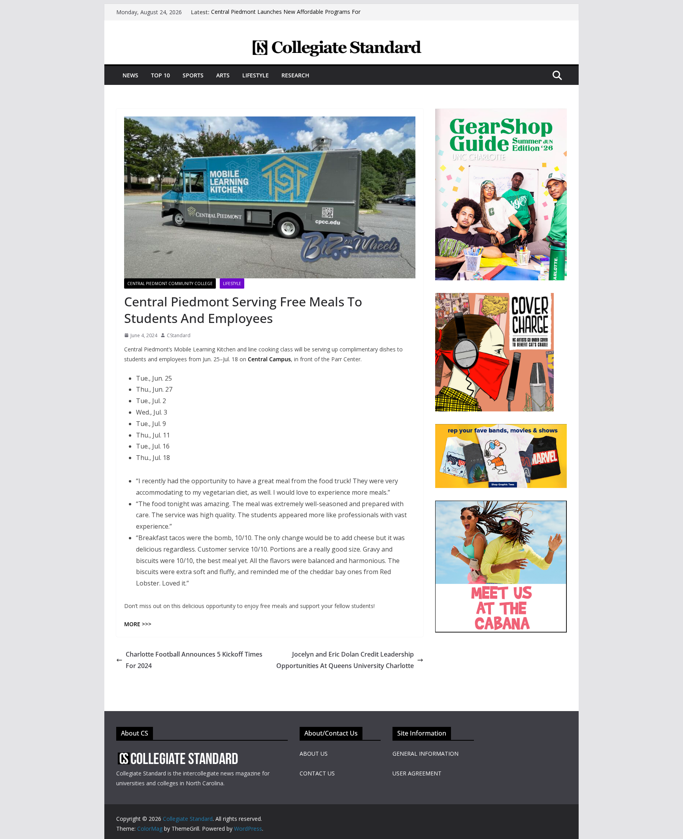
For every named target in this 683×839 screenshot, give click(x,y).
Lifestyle (255, 75)
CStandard (179, 335)
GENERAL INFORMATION (425, 753)
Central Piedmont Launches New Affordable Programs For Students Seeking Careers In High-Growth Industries (285, 16)
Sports (193, 75)
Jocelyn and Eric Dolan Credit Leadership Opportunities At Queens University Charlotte (345, 660)
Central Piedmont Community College (170, 283)
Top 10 (160, 75)
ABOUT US (314, 753)
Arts (223, 75)
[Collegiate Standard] (341, 44)
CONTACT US (317, 773)
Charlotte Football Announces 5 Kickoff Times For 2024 (194, 660)
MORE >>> (137, 624)
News (130, 75)
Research (295, 75)
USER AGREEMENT (416, 773)
